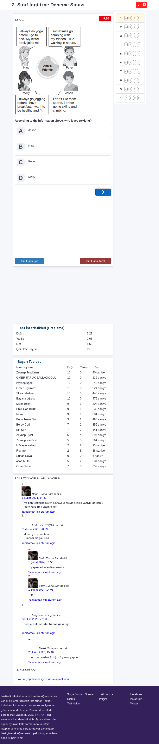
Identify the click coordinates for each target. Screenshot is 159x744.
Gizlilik (71, 698)
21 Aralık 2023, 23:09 (35, 529)
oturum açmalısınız (57, 679)
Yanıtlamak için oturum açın (38, 511)
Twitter (134, 703)
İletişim (103, 698)
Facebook (136, 694)
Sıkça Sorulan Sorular (80, 694)
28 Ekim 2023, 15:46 (41, 652)
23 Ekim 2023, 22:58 (34, 618)
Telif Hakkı (73, 703)
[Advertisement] (63, 225)
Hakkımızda (106, 694)
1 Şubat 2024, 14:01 (40, 589)
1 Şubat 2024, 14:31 (34, 497)
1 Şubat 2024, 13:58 (40, 562)
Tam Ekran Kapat (95, 261)
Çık (139, 4)
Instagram (136, 698)
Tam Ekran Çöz (29, 261)
